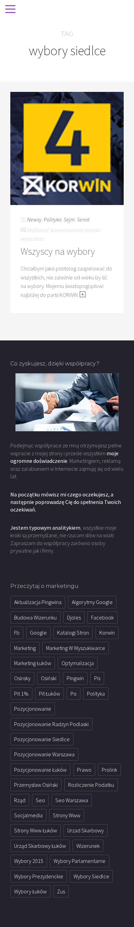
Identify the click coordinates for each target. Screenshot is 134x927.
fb (17, 632)
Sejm (69, 219)
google (38, 632)
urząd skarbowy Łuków (40, 845)
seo (40, 800)
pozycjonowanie (32, 708)
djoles (74, 617)
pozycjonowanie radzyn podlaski (51, 724)
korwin (107, 632)
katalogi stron (73, 632)
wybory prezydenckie (38, 876)
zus (61, 891)
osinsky (22, 678)
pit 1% (21, 693)
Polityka (53, 219)
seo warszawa (71, 800)
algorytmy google (92, 602)
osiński (48, 678)
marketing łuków (32, 663)
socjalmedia (28, 815)
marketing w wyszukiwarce (75, 648)
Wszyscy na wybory (58, 251)
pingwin (75, 678)
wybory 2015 (28, 860)
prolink (109, 769)
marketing (25, 648)
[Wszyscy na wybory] (67, 147)
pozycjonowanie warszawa (44, 754)
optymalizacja (78, 663)
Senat (83, 219)
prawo (84, 769)
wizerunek (88, 845)
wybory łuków (30, 891)
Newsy (34, 219)
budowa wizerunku (35, 617)
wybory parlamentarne (79, 860)
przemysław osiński (36, 784)
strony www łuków (35, 830)
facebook (102, 617)
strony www (66, 815)
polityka (96, 693)
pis (97, 678)
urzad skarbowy (85, 830)
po (73, 693)
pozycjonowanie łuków (40, 769)
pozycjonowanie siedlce (42, 739)
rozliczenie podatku (91, 784)
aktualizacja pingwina (38, 602)
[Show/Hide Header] (10, 9)
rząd (19, 800)
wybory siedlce (91, 876)
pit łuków (49, 693)
